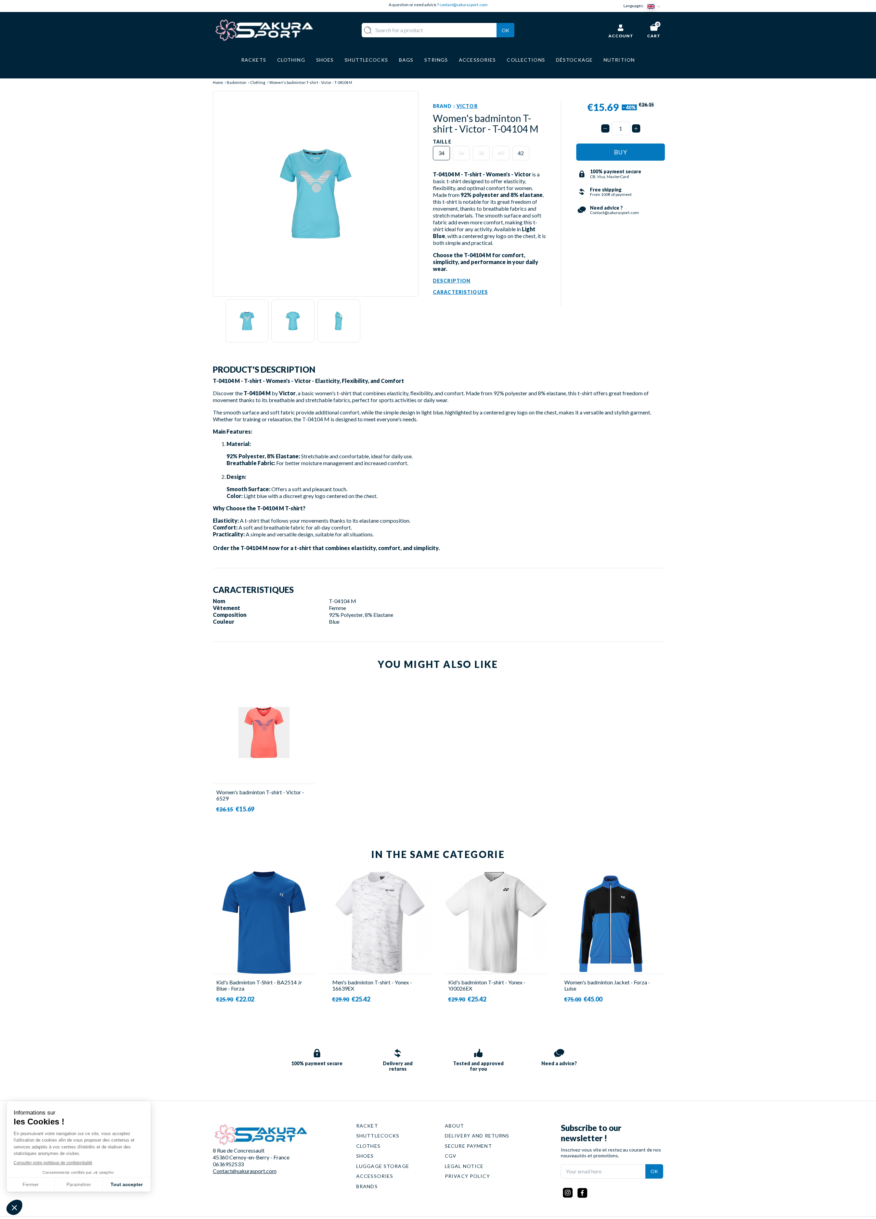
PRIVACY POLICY (467, 1176)
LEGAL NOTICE (464, 1166)
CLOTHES (368, 1146)
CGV (450, 1156)
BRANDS (367, 1186)
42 (521, 153)
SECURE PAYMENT (468, 1146)
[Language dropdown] (655, 6)
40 (501, 153)
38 (481, 153)
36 (461, 153)
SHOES (365, 1156)
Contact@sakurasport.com (244, 1171)
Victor (467, 106)
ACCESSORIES (374, 1176)
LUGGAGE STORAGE (382, 1166)
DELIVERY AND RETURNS (477, 1136)
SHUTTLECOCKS (377, 1136)
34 (441, 153)
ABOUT (454, 1126)
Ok (505, 30)
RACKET (367, 1126)
